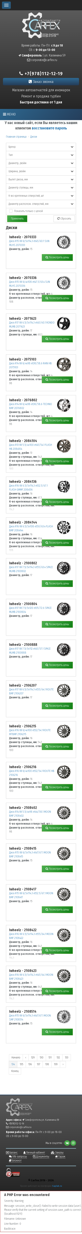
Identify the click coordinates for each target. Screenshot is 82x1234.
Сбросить (65, 218)
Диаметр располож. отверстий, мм (29, 204)
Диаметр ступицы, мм (21, 187)
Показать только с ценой (28, 211)
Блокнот (16, 1160)
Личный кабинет (35, 1152)
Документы (42, 1156)
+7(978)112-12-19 (43, 73)
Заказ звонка (43, 81)
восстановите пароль (49, 128)
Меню (11, 114)
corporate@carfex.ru (43, 60)
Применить (17, 218)
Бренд (12, 147)
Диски (33, 136)
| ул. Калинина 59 (43, 55)
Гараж (61, 1156)
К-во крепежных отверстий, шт (26, 195)
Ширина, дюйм (17, 171)
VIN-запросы (19, 1156)
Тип (11, 155)
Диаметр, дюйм (17, 163)
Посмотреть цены (58, 257)
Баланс (13, 1152)
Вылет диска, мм (18, 179)
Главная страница (16, 136)
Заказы (59, 1152)
